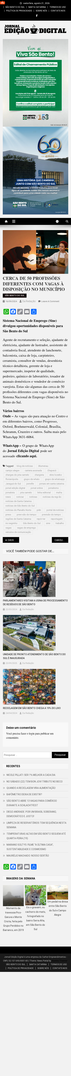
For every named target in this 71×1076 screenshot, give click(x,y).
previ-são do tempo (26, 514)
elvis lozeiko (55, 475)
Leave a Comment (50, 301)
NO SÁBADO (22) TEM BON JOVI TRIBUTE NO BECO (35, 781)
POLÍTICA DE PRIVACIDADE (19, 11)
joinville (30, 483)
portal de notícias (55, 510)
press (8, 514)
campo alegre (12, 470)
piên (39, 510)
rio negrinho (11, 523)
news (8, 497)
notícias (33, 497)
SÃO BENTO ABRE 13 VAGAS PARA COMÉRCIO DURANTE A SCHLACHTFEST (32, 803)
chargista (39, 475)
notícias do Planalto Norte (18, 510)
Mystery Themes (59, 961)
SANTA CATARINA (37, 7)
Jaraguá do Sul (13, 483)
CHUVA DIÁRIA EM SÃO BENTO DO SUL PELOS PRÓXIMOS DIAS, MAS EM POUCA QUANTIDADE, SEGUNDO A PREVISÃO (13, 540)
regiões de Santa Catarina (18, 519)
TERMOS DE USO (57, 7)
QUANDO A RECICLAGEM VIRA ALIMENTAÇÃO (31, 788)
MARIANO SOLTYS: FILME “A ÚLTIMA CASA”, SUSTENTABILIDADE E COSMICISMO (30, 847)
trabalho (60, 523)
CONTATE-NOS (58, 11)
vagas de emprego (26, 527)
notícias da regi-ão (52, 497)
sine (48, 523)
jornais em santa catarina (51, 483)
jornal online (37, 488)
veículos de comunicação (18, 532)
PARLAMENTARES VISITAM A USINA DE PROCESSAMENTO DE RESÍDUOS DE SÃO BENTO (35, 602)
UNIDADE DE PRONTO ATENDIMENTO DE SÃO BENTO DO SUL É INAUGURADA (34, 656)
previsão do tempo (51, 514)
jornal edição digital (15, 488)
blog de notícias (25, 466)
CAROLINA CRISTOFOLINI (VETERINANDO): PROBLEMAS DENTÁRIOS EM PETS (61, 540)
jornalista (10, 492)
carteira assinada (33, 470)
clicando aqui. (26, 455)
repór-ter (41, 519)
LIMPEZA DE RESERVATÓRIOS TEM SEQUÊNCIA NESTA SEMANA (36, 825)
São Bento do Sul (31, 523)
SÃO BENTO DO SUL (15, 7)
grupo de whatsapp (55, 479)
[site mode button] (58, 221)
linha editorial (44, 492)
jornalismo (53, 488)
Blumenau (43, 466)
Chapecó (51, 470)
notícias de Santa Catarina (19, 501)
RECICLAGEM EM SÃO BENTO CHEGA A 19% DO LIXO (32, 708)
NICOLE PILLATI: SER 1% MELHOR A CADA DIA (31, 775)
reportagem (57, 519)
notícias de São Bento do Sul (20, 505)
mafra (59, 492)
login (31, 733)
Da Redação (29, 301)
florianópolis (12, 479)
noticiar (20, 497)
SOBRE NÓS (41, 11)
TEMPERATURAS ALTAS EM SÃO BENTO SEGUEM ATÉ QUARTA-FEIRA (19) (36, 836)
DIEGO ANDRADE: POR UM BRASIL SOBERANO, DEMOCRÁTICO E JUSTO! (31, 814)
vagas (9, 527)
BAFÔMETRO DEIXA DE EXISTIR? (24, 794)
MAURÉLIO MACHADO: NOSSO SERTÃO (28, 855)
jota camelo (26, 492)
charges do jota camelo (17, 475)
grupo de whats (31, 479)
